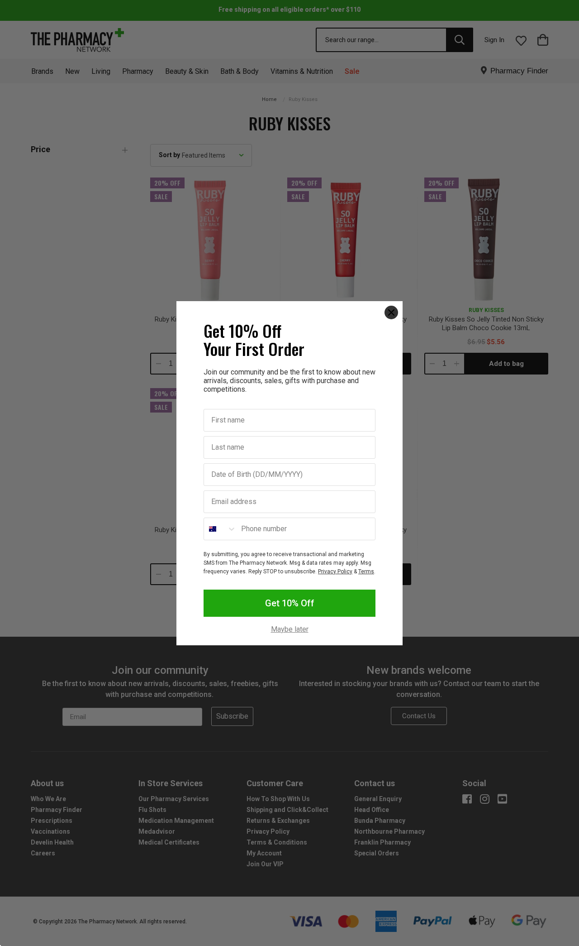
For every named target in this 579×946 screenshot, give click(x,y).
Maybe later (289, 629)
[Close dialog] (391, 312)
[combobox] (220, 529)
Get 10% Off (289, 603)
